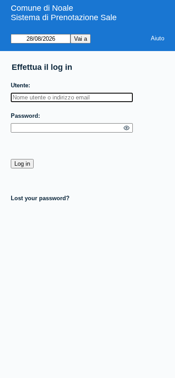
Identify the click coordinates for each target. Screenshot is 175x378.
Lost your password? (40, 198)
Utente (19, 85)
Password (24, 115)
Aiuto (157, 38)
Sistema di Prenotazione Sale (64, 17)
